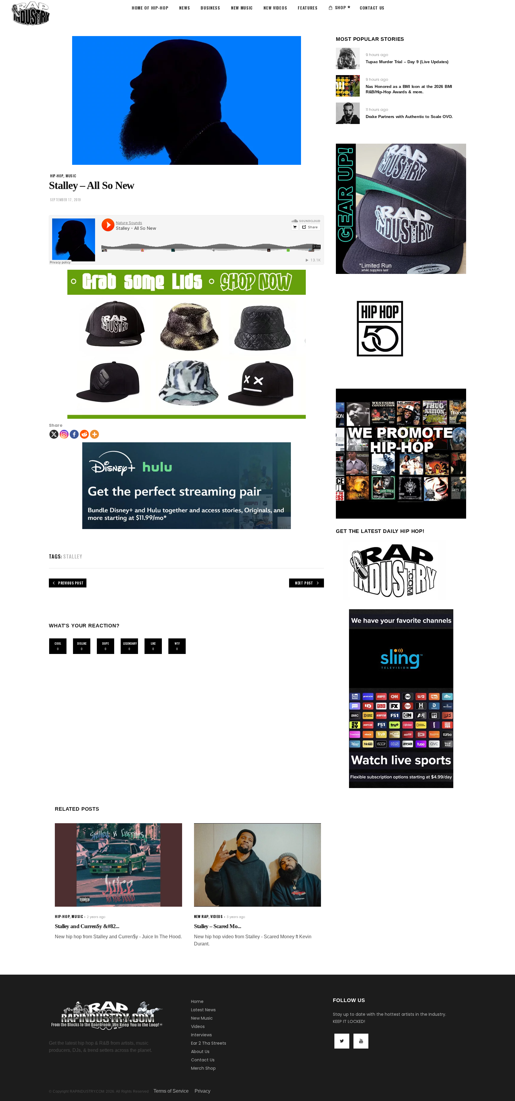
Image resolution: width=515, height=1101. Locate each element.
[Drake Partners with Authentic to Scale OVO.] (348, 113)
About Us (200, 1052)
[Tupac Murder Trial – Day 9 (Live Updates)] (348, 58)
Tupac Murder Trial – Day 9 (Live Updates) (407, 61)
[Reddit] (84, 434)
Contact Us (203, 1060)
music (71, 175)
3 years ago (236, 917)
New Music (202, 1018)
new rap (201, 916)
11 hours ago (377, 109)
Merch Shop (203, 1068)
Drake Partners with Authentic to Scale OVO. (409, 116)
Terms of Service (171, 1091)
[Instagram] (64, 434)
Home (197, 1001)
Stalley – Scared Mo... (217, 926)
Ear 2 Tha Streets (208, 1043)
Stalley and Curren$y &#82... (87, 926)
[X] (53, 434)
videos (216, 916)
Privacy (202, 1091)
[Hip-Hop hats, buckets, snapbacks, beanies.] (186, 344)
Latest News (203, 1010)
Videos (198, 1026)
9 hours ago (377, 54)
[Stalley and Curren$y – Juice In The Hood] (118, 865)
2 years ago (96, 917)
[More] (94, 434)
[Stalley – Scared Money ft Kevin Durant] (257, 865)
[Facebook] (74, 434)
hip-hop (56, 175)
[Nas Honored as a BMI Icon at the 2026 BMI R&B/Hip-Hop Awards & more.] (348, 86)
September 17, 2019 (65, 199)
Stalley (72, 556)
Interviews (201, 1035)
